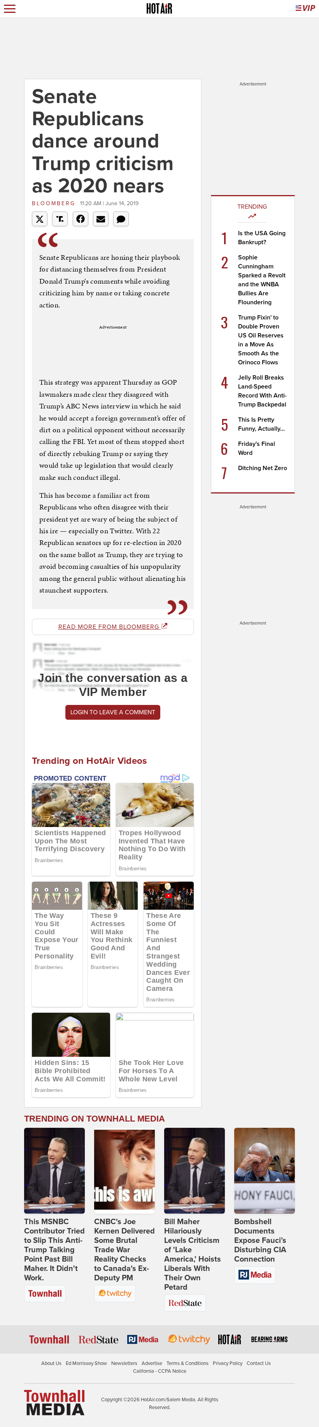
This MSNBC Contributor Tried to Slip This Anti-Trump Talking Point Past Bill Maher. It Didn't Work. (54, 1250)
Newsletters (124, 1363)
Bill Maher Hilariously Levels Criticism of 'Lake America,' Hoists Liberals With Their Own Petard (192, 1254)
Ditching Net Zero (262, 468)
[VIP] (305, 9)
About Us (51, 1363)
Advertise (152, 1363)
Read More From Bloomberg (109, 627)
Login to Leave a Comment (112, 712)
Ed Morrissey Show (86, 1363)
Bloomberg (55, 203)
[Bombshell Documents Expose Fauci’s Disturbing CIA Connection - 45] (264, 1171)
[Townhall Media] (54, 1402)
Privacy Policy (227, 1363)
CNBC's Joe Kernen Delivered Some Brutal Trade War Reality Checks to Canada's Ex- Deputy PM (124, 1250)
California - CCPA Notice (159, 1371)
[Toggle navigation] (10, 9)
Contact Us (259, 1363)
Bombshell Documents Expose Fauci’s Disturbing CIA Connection (260, 1240)
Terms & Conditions (188, 1363)
